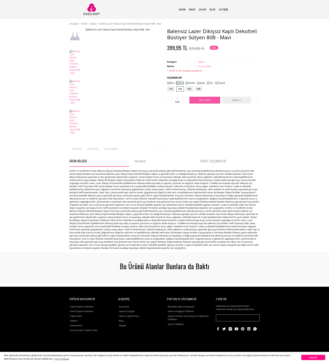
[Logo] (91, 9)
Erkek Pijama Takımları (81, 311)
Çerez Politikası (176, 324)
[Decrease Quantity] (169, 100)
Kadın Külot (76, 316)
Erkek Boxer (76, 325)
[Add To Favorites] (256, 100)
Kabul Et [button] (313, 357)
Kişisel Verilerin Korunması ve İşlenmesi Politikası (188, 317)
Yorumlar (140, 161)
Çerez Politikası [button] (61, 359)
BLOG (213, 9)
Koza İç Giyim (204, 66)
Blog (121, 320)
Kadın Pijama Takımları (82, 306)
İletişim (122, 325)
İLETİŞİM (223, 9)
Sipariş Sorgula (127, 311)
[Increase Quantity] (184, 100)
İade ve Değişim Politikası (181, 311)
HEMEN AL (236, 100)
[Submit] (255, 317)
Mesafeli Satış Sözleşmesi (181, 306)
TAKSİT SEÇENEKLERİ (213, 161)
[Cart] (255, 9)
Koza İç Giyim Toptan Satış (83, 330)
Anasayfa (124, 306)
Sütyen (201, 61)
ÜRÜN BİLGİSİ (78, 161)
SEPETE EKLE (205, 100)
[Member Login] (246, 9)
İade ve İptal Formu (129, 316)
